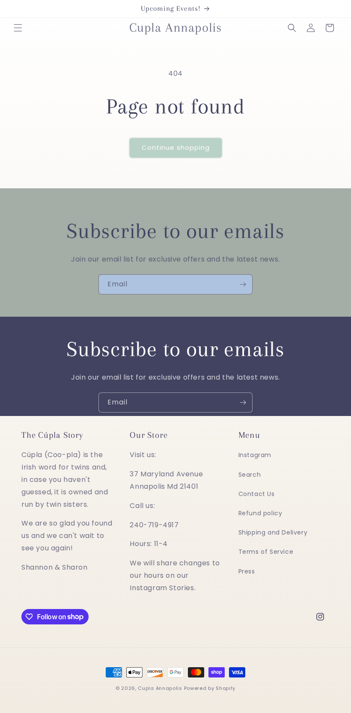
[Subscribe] (242, 284)
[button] (18, 27)
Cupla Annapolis (160, 688)
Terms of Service (266, 551)
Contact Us (256, 494)
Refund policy (260, 513)
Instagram (254, 455)
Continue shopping (176, 147)
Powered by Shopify (210, 688)
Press (246, 571)
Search (249, 474)
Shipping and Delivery (273, 532)
